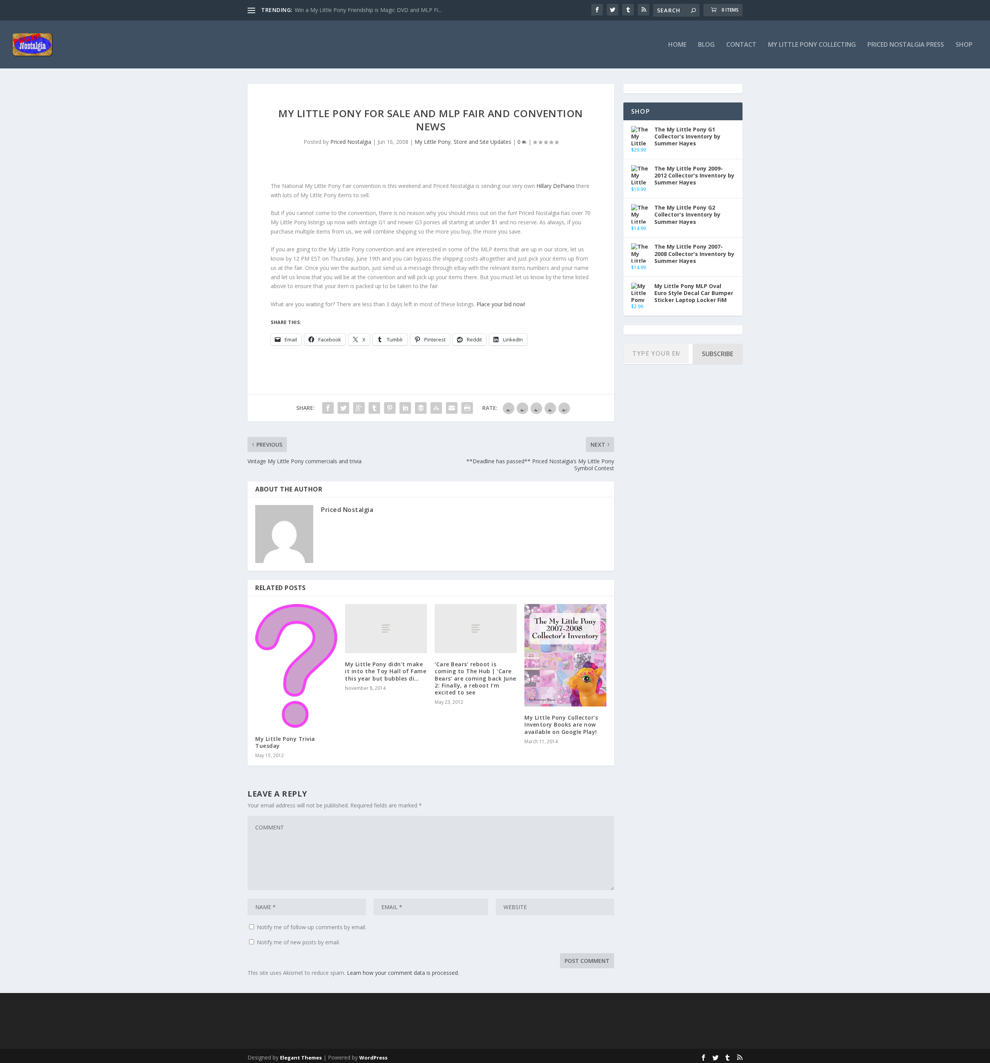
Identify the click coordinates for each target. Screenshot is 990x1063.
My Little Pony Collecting (812, 45)
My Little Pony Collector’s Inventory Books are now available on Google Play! (561, 724)
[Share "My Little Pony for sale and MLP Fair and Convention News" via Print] (467, 408)
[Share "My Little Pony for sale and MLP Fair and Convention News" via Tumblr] (374, 408)
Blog (706, 45)
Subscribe (717, 354)
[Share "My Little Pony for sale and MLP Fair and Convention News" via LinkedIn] (405, 408)
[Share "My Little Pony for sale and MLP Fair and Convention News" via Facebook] (328, 408)
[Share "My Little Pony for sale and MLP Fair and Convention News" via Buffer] (420, 408)
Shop (964, 45)
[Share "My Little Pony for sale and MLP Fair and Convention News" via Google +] (359, 408)
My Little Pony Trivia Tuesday (285, 742)
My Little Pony (433, 141)
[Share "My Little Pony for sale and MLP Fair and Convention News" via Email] (451, 408)
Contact (741, 45)
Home (677, 45)
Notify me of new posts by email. (298, 942)
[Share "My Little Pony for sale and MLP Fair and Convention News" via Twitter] (343, 408)
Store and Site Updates (482, 141)
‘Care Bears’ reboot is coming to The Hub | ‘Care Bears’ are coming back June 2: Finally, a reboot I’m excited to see (475, 678)
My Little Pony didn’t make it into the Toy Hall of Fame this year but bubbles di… (385, 671)
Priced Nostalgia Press (905, 45)
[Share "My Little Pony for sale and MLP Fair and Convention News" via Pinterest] (390, 408)
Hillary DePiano (555, 185)
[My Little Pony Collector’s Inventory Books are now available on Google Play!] (565, 655)
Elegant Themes (301, 1057)
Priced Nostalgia (350, 141)
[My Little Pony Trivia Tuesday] (296, 665)
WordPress (373, 1057)
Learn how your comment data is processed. (403, 972)
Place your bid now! (500, 304)
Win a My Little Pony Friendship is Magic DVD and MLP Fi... (368, 10)
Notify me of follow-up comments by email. (311, 927)
